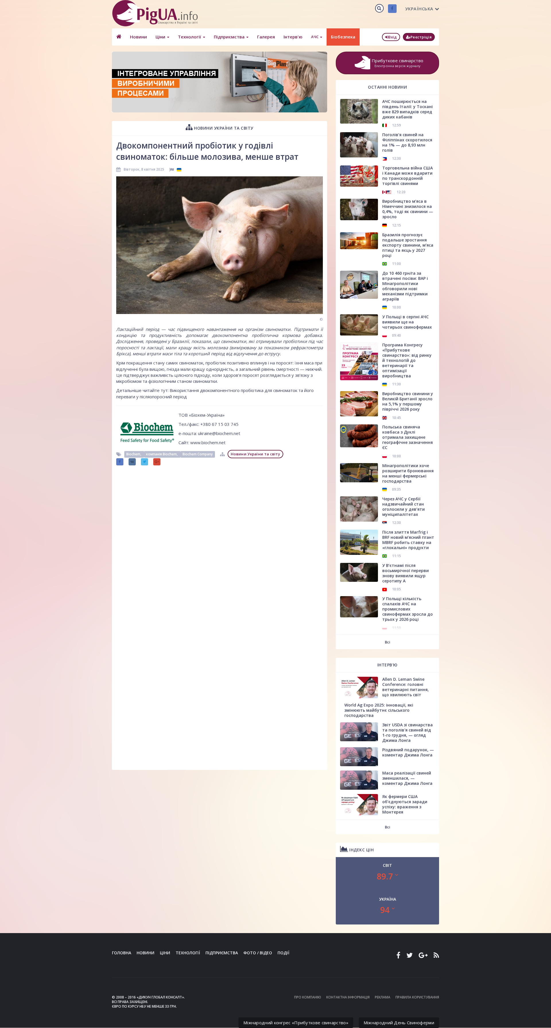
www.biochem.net (208, 442)
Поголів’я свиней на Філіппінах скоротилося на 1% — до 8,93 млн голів (407, 142)
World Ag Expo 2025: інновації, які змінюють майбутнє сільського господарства (378, 710)
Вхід (392, 37)
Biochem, (134, 454)
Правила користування (417, 997)
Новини (138, 37)
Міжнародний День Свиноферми (399, 1022)
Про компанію (307, 997)
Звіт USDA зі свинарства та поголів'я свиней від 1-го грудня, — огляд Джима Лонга (407, 732)
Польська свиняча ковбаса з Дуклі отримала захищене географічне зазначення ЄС (407, 437)
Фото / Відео (257, 952)
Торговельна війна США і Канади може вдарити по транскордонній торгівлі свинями (407, 175)
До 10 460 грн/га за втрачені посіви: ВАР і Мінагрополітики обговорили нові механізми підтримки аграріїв (405, 286)
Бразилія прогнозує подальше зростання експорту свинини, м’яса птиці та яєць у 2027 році (407, 245)
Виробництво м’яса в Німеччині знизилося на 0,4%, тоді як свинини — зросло (407, 208)
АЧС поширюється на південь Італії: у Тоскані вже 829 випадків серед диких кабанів (407, 109)
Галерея (266, 37)
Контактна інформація (348, 997)
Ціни (161, 37)
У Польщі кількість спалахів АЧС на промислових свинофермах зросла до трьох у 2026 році (407, 609)
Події (283, 952)
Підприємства (230, 37)
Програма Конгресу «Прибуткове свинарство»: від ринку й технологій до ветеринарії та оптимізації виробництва (407, 360)
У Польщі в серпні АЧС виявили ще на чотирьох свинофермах (407, 322)
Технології (190, 37)
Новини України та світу (223, 128)
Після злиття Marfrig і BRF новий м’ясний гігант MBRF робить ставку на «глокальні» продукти (408, 539)
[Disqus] (219, 540)
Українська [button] (419, 8)
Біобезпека (343, 37)
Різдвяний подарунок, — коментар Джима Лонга (408, 752)
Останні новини (387, 87)
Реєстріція (421, 37)
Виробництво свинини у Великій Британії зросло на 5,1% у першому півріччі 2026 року (407, 401)
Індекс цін (361, 850)
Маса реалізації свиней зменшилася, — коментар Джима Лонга (407, 778)
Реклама (382, 997)
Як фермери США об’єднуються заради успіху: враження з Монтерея (404, 804)
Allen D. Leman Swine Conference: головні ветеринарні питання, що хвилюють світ (405, 686)
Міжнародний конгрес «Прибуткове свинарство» (295, 1022)
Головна (121, 952)
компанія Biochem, (162, 454)
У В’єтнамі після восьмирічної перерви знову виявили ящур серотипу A (405, 573)
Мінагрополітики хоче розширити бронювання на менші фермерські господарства (408, 473)
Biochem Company (198, 454)
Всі (387, 642)
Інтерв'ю (293, 37)
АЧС (315, 36)
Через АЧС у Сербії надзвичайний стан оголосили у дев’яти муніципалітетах (403, 506)
